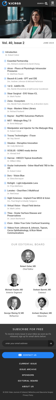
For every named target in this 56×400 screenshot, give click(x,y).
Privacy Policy (28, 395)
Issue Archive (28, 369)
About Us (28, 386)
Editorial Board (28, 380)
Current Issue (28, 363)
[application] (28, 22)
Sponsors (28, 375)
